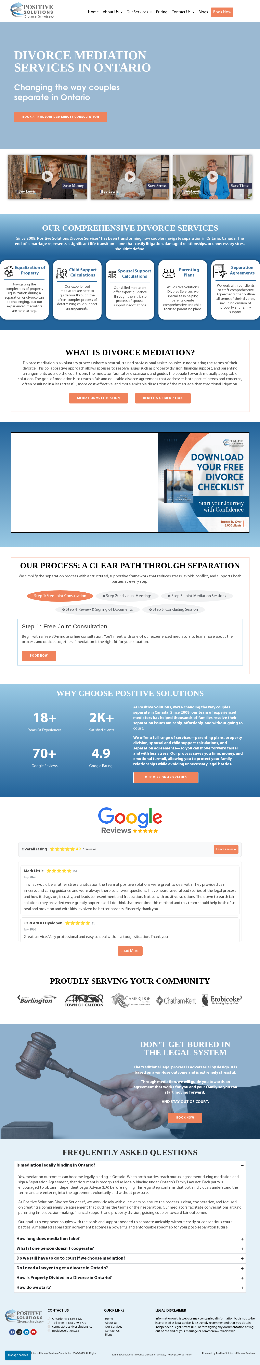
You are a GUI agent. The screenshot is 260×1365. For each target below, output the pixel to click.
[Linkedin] (26, 1332)
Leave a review (226, 849)
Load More (130, 951)
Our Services (137, 12)
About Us (111, 12)
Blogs (203, 12)
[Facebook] (12, 1332)
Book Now (222, 12)
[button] (113, 12)
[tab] (60, 596)
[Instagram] (19, 1332)
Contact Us (181, 12)
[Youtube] (33, 1332)
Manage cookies (18, 1355)
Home (93, 12)
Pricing (161, 12)
